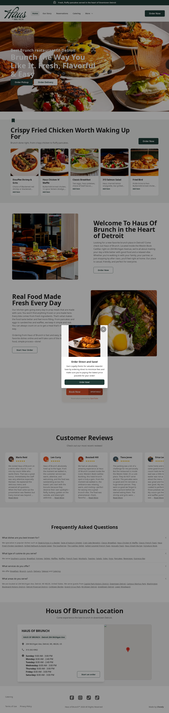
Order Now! (84, 382)
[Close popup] (103, 329)
